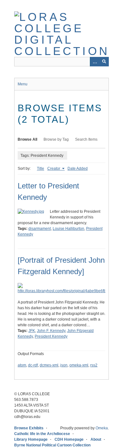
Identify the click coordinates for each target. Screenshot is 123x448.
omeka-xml (78, 365)
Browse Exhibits (29, 428)
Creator (54, 168)
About (96, 439)
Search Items (86, 139)
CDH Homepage (69, 439)
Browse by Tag (56, 139)
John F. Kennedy (51, 330)
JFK (31, 330)
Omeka (102, 428)
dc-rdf (33, 365)
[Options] (94, 61)
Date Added (77, 168)
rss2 (93, 365)
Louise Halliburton (68, 228)
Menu (22, 84)
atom (22, 365)
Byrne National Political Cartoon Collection (52, 445)
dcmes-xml (49, 365)
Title (40, 168)
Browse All (27, 139)
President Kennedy (51, 336)
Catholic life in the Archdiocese (42, 434)
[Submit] (104, 61)
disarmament (39, 228)
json (63, 365)
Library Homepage (31, 439)
